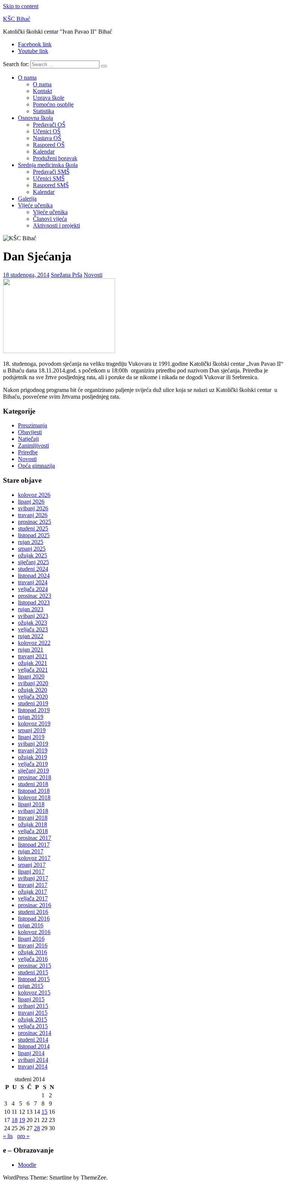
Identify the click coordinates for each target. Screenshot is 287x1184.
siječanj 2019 (33, 770)
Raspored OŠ (49, 145)
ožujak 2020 (32, 690)
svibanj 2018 (33, 811)
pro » (23, 1136)
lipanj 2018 (31, 804)
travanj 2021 (32, 656)
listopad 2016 (34, 918)
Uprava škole (48, 98)
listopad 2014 (34, 1046)
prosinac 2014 (34, 1033)
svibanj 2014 (33, 1060)
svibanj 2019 (33, 744)
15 (44, 1112)
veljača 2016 (33, 959)
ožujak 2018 (32, 824)
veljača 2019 (33, 764)
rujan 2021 (30, 649)
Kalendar (44, 151)
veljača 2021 (33, 670)
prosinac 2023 (34, 596)
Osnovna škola (35, 118)
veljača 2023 (33, 629)
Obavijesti (30, 432)
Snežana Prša (66, 275)
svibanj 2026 (33, 508)
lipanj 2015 (31, 999)
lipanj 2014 (31, 1053)
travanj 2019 (32, 750)
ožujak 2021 (32, 663)
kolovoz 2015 (34, 992)
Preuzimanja (32, 425)
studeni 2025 (33, 528)
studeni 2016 (33, 912)
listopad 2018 (34, 791)
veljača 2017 (33, 898)
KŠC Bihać (16, 19)
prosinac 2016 (34, 905)
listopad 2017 (34, 844)
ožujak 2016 (32, 952)
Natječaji (28, 439)
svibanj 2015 (33, 1006)
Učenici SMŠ (49, 178)
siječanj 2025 (33, 562)
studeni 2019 (33, 703)
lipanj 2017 (31, 871)
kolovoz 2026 (34, 495)
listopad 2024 (34, 575)
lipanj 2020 (31, 676)
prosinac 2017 (34, 838)
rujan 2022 (30, 636)
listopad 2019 (34, 710)
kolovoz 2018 (34, 797)
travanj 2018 (32, 817)
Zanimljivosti (33, 445)
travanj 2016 (32, 945)
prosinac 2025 (34, 522)
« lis (8, 1136)
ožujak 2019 (32, 757)
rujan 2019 (30, 717)
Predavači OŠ (49, 124)
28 (37, 1128)
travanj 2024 (32, 582)
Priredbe (28, 452)
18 (15, 1120)
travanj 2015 (32, 1013)
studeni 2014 (33, 1039)
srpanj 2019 (32, 730)
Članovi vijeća (50, 219)
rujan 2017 (30, 851)
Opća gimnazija (36, 466)
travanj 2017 (32, 885)
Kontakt (42, 91)
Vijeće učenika (35, 205)
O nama (27, 77)
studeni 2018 (33, 784)
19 (22, 1120)
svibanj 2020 (33, 683)
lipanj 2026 (31, 501)
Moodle (27, 1165)
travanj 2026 (32, 515)
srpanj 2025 (32, 548)
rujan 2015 (30, 986)
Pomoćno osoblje (53, 104)
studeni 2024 (33, 569)
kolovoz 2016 (34, 932)
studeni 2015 (33, 972)
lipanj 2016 (31, 939)
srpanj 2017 (32, 865)
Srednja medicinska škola (48, 165)
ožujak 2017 (32, 891)
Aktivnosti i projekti (56, 225)
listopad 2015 (34, 979)
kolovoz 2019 (34, 723)
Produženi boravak (55, 158)
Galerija (27, 198)
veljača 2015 (33, 1026)
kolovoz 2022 (34, 643)
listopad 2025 (34, 535)
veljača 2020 (33, 696)
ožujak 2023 (32, 622)
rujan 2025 (30, 542)
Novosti (93, 275)
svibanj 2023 (33, 616)
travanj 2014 (32, 1066)
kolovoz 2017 (34, 858)
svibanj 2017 (33, 878)
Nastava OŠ (47, 138)
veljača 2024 (33, 589)
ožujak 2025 (32, 555)
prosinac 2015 (34, 965)
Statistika (43, 111)
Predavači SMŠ (51, 172)
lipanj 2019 (31, 737)
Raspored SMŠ (51, 185)
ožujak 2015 (32, 1019)
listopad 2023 (34, 602)
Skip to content (20, 6)
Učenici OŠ (47, 131)
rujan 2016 (30, 925)
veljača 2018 (33, 831)
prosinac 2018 (34, 777)
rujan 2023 (30, 609)
